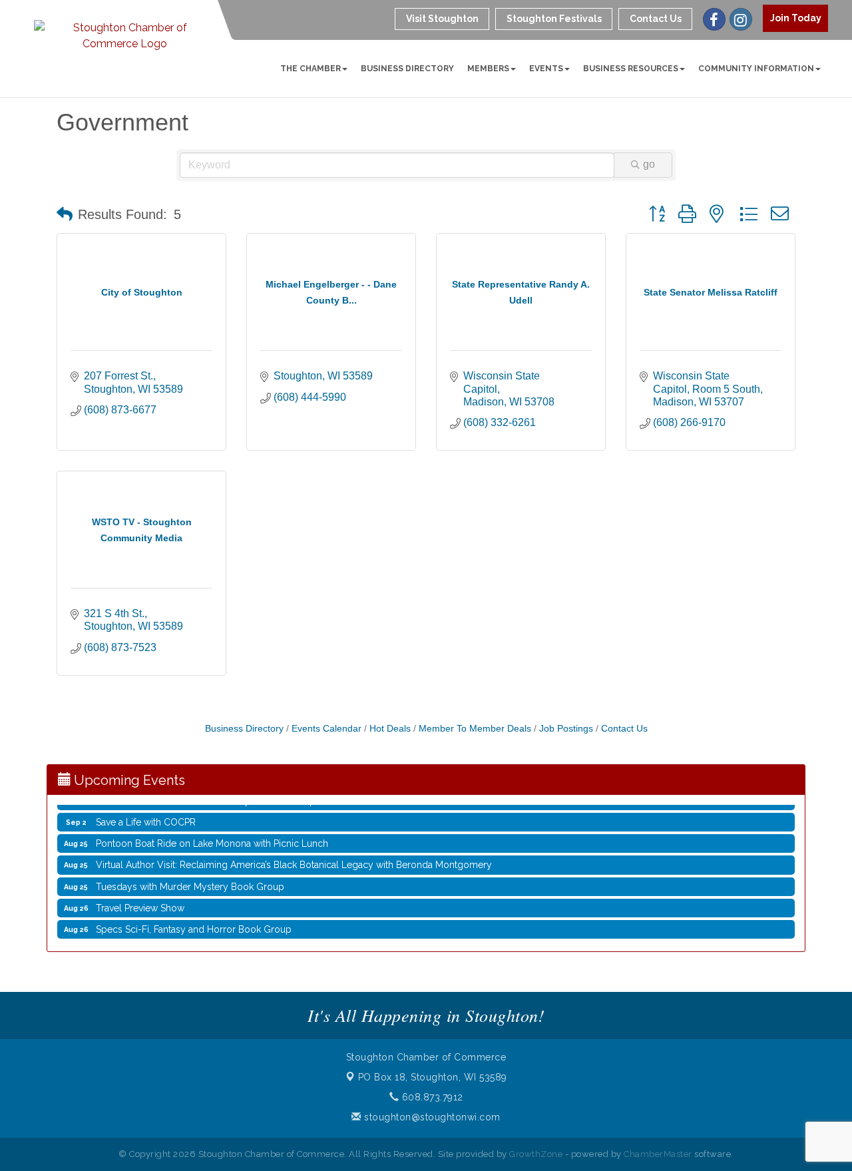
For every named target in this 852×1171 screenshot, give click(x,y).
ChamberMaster (658, 1154)
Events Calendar (326, 729)
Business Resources (630, 68)
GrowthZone (535, 1154)
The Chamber (310, 68)
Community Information (756, 68)
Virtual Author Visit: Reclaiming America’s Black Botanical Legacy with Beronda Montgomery (294, 857)
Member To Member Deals (475, 729)
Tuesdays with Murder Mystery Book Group (190, 879)
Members (488, 68)
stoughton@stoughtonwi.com (431, 1117)
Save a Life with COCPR (146, 815)
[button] (65, 214)
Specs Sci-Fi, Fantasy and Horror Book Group (194, 922)
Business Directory (407, 68)
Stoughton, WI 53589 (432, 1077)
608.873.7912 (431, 1097)
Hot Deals (390, 729)
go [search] (649, 164)
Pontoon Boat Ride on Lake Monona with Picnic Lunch (212, 836)
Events (546, 68)
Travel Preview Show (140, 900)
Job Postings (566, 729)
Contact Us (624, 729)
